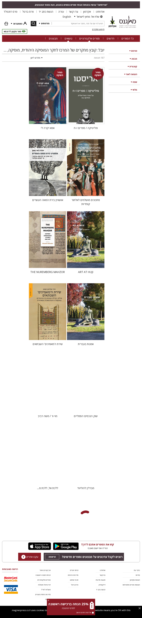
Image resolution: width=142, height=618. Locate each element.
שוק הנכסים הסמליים (86, 416)
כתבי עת (137, 570)
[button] (23, 57)
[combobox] (78, 23)
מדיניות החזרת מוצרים (43, 594)
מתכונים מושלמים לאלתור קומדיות (86, 202)
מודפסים (45, 23)
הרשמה (52, 556)
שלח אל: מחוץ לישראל (88, 16)
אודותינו (100, 11)
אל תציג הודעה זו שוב (83, 612)
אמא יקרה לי (47, 128)
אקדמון (87, 11)
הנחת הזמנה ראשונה (43, 575)
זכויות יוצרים (74, 570)
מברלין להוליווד (85, 488)
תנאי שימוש (74, 580)
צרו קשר (73, 11)
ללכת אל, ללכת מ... (47, 488)
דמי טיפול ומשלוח (44, 585)
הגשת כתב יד (46, 11)
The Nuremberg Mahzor (47, 272)
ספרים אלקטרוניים (89, 38)
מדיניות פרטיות (73, 575)
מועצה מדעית (100, 580)
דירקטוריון (102, 585)
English (67, 16)
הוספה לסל (85, 119)
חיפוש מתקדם (98, 29)
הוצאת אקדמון (135, 580)
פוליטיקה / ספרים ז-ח (86, 128)
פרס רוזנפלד (10, 11)
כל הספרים (127, 38)
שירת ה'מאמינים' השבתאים (48, 344)
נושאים (68, 38)
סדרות (138, 575)
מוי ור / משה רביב (47, 416)
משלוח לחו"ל (46, 589)
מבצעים (53, 38)
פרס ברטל (28, 11)
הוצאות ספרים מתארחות (131, 585)
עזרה (61, 11)
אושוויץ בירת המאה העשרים (47, 200)
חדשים (110, 38)
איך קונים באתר (45, 570)
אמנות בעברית (86, 344)
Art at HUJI (85, 272)
